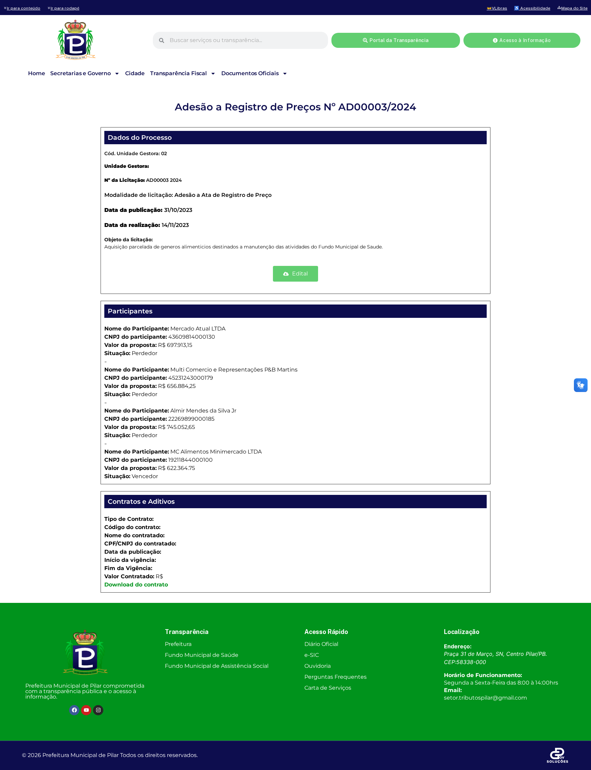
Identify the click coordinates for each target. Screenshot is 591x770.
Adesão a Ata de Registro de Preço (223, 195)
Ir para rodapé (65, 8)
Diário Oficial (321, 644)
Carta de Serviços (327, 688)
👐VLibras (497, 8)
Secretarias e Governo (80, 73)
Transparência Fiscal (178, 73)
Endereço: (458, 646)
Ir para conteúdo (23, 8)
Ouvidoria (317, 666)
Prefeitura (178, 644)
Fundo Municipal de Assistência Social (216, 666)
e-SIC (311, 655)
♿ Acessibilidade (532, 8)
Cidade (135, 73)
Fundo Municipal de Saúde (201, 655)
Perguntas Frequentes (335, 677)
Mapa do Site (574, 8)
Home (36, 73)
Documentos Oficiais (250, 73)
